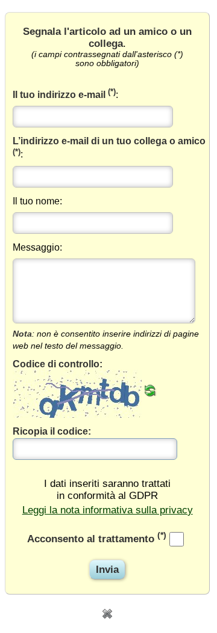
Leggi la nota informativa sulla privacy (107, 510)
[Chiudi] (107, 613)
